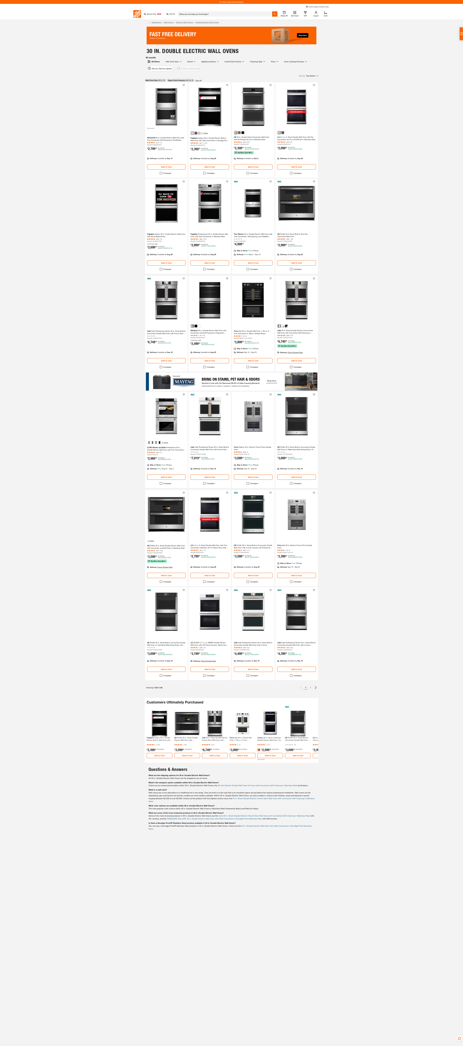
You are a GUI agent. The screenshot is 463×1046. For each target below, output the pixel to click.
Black (238, 808)
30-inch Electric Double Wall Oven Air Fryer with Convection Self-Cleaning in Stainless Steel (257, 785)
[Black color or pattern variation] (242, 132)
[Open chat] (461, 33)
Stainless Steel (218, 808)
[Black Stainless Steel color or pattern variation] (159, 442)
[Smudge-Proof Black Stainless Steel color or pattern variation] (195, 133)
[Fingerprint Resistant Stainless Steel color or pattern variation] (192, 326)
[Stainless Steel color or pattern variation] (235, 132)
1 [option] (305, 687)
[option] (315, 687)
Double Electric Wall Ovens (207, 22)
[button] (308, 76)
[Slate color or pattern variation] (239, 132)
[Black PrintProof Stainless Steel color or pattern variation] (282, 132)
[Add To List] (184, 85)
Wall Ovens (169, 22)
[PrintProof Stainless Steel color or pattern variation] (279, 132)
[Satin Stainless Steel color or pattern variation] (152, 442)
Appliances (156, 22)
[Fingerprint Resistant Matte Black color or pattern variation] (286, 326)
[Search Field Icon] (274, 14)
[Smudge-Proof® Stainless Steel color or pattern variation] (192, 133)
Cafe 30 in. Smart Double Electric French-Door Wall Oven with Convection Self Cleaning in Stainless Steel (264, 816)
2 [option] (310, 687)
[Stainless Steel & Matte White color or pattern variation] (156, 442)
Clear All (198, 80)
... (148, 23)
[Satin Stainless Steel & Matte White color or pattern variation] (149, 442)
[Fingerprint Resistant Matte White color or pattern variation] (282, 326)
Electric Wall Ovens (184, 22)
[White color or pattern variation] (199, 326)
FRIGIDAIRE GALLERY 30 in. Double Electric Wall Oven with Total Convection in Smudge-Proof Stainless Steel (214, 818)
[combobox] (225, 14)
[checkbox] (161, 173)
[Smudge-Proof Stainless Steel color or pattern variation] (199, 133)
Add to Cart (166, 167)
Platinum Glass (251, 808)
